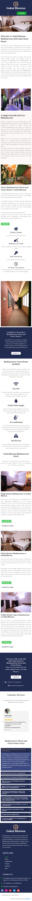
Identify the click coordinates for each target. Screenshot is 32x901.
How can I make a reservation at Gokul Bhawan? (13, 810)
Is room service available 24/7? (10, 814)
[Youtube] (18, 890)
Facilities (7, 866)
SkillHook (27, 899)
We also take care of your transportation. (14, 773)
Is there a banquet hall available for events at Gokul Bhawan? (15, 804)
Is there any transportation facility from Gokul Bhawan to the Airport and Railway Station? (13, 792)
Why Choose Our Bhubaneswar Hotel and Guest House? (14, 750)
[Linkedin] (14, 890)
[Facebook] (2, 890)
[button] (8, 13)
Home (6, 856)
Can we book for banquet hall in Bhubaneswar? (15, 777)
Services (7, 863)
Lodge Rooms (8, 861)
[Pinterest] (10, 890)
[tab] (16, 750)
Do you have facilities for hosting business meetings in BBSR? (14, 819)
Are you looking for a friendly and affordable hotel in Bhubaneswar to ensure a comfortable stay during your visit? (15, 799)
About (6, 859)
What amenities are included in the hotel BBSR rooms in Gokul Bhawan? (14, 786)
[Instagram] (6, 890)
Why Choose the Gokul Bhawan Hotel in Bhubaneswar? (13, 781)
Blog (6, 868)
